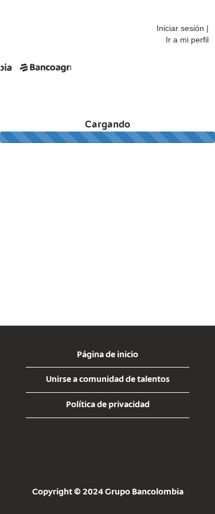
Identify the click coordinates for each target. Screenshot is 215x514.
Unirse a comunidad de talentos (108, 379)
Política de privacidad (108, 404)
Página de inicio (107, 355)
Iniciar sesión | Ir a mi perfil (183, 34)
